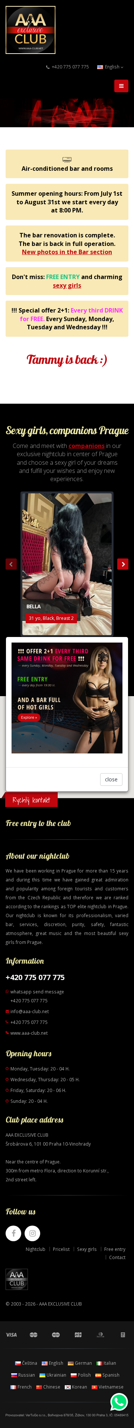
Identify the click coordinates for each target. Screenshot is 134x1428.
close (111, 779)
